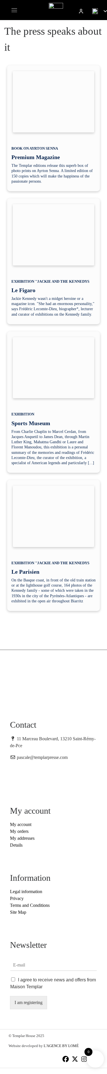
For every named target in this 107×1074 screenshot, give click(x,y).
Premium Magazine (35, 157)
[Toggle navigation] (14, 10)
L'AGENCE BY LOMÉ (61, 1046)
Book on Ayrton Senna (34, 148)
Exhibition (22, 414)
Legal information (26, 891)
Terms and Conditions (30, 905)
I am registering (29, 1002)
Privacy (17, 898)
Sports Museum (30, 423)
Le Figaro (23, 290)
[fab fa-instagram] (84, 1059)
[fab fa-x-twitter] (75, 1059)
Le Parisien (25, 572)
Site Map (18, 912)
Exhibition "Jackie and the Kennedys (50, 281)
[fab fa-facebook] (66, 1059)
